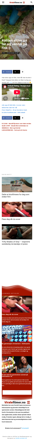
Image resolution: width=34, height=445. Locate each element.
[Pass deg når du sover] (17, 209)
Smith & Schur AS (21, 438)
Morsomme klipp (13, 53)
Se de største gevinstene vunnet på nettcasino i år (15, 375)
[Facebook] (17, 442)
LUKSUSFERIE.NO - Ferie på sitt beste (14, 130)
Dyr (4, 53)
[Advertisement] (16, 67)
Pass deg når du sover (11, 219)
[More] (22, 72)
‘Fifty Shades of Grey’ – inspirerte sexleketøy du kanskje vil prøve (16, 243)
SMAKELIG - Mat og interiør (11, 128)
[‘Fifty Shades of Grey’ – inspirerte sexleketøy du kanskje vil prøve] (17, 231)
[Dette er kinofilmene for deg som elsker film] (17, 184)
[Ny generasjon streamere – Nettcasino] (17, 333)
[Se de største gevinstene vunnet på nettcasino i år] (17, 364)
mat (10, 82)
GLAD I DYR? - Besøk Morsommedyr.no (15, 126)
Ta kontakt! (25, 428)
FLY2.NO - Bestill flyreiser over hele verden (16, 123)
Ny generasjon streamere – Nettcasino (16, 343)
